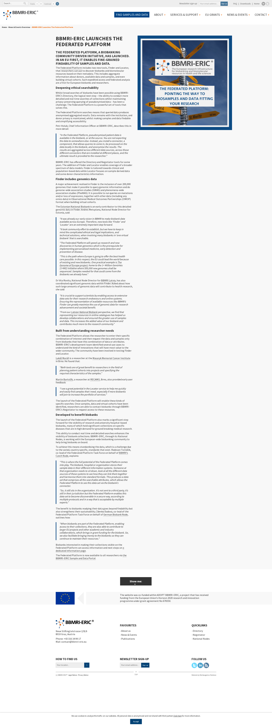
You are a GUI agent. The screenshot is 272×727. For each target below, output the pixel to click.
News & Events (237, 15)
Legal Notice (72, 675)
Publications (128, 638)
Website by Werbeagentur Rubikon (204, 675)
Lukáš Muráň (62, 358)
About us (126, 630)
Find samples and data (132, 15)
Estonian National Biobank (75, 206)
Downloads (245, 3)
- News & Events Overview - (19, 27)
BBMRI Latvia (108, 280)
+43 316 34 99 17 (72, 638)
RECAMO (95, 379)
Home (257, 3)
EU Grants (212, 15)
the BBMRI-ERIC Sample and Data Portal (91, 557)
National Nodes (201, 638)
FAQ (235, 3)
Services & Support (184, 15)
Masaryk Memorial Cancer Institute (111, 358)
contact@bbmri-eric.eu (73, 641)
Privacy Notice (83, 675)
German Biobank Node (115, 514)
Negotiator (199, 634)
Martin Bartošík (64, 379)
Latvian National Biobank (84, 312)
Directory (198, 630)
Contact (261, 15)
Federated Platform (71, 67)
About (158, 15)
